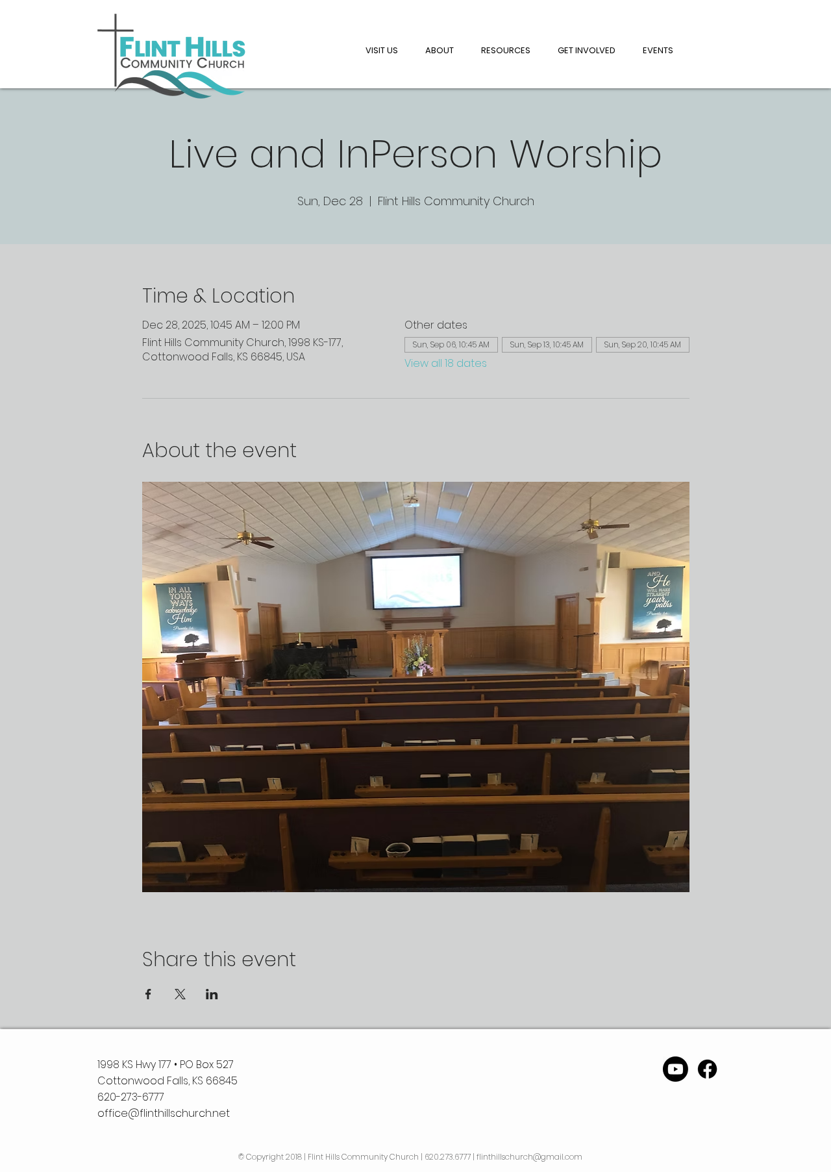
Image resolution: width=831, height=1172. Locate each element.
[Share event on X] (180, 994)
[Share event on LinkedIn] (212, 994)
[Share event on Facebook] (148, 994)
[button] (439, 50)
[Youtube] (675, 1069)
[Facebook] (707, 1069)
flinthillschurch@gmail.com (529, 1156)
